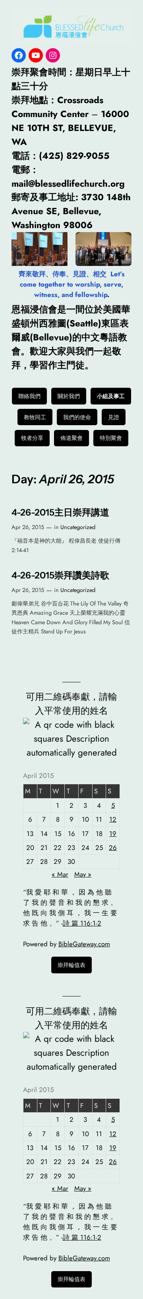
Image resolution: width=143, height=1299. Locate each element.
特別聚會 (111, 438)
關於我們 (69, 396)
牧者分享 (32, 438)
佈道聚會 (71, 438)
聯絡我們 (29, 396)
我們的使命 (77, 417)
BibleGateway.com (84, 944)
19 (112, 833)
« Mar (60, 874)
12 (112, 819)
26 (113, 847)
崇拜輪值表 (71, 965)
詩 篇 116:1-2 (82, 923)
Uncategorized (77, 527)
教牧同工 (35, 417)
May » (82, 874)
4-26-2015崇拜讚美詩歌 (60, 575)
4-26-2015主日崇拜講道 (60, 512)
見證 (113, 417)
